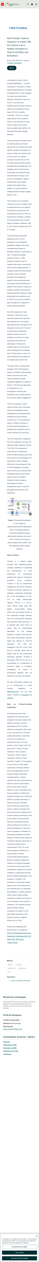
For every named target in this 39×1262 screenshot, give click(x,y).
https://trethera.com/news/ (21, 981)
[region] (19, 1247)
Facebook (25, 695)
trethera (10, 964)
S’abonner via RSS (9, 1048)
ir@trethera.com (13, 692)
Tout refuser (19, 1252)
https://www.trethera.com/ (12, 1029)
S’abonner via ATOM (10, 1051)
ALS (9, 972)
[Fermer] (36, 1236)
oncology (18, 964)
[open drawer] (36, 4)
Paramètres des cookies (19, 1247)
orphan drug (11, 968)
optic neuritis (22, 968)
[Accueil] (10, 4)
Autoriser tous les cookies (19, 1258)
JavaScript (7, 1054)
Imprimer (6, 1042)
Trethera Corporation (14, 63)
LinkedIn (10, 698)
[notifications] (32, 4)
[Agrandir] (30, 514)
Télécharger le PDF (10, 1045)
